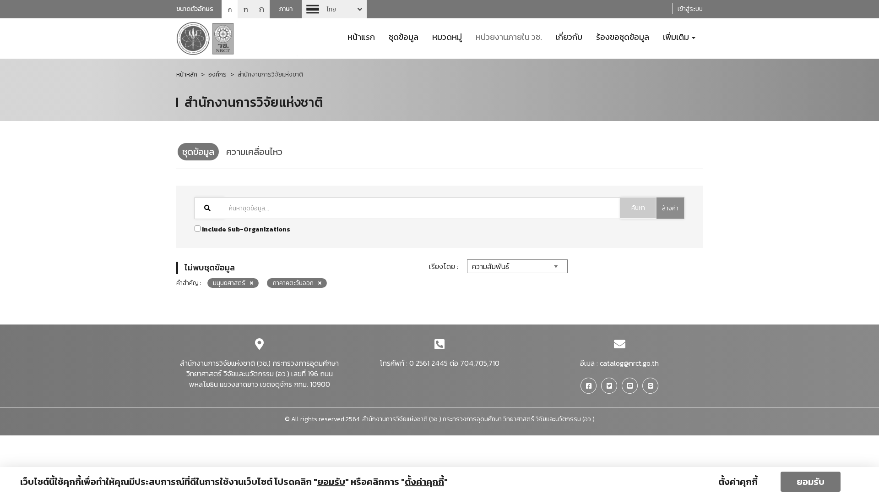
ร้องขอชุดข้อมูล (622, 36)
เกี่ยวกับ (569, 36)
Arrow (334, 9)
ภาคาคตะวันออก (293, 283)
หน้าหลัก (186, 74)
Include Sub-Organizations (245, 229)
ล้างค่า (670, 208)
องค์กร (217, 74)
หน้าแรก (361, 36)
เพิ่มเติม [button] (677, 36)
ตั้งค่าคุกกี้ (738, 482)
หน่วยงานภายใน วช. (509, 36)
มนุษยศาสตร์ (229, 283)
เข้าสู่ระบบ (690, 9)
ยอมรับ (811, 482)
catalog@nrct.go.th (629, 363)
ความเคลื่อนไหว (254, 152)
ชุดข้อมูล (403, 36)
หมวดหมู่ (447, 36)
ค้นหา (638, 208)
